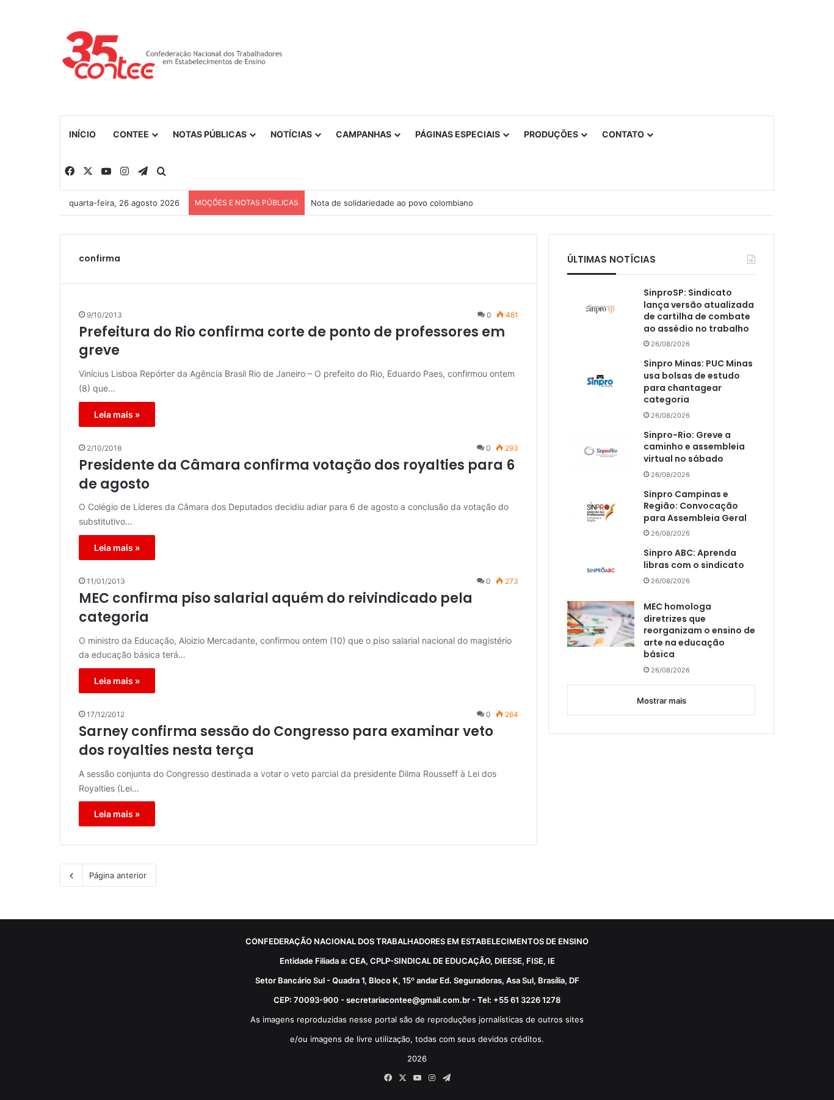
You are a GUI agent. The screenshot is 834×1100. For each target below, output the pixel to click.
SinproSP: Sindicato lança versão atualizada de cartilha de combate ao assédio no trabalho (699, 311)
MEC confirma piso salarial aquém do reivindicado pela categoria (276, 608)
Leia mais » (117, 414)
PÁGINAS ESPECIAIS (457, 134)
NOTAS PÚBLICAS (210, 134)
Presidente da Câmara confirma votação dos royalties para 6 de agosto (297, 475)
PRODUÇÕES (551, 134)
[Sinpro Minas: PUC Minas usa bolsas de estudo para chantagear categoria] (600, 380)
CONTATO (623, 134)
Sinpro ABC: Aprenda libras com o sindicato (694, 559)
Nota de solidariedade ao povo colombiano (392, 203)
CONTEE (131, 134)
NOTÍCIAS (291, 134)
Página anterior (118, 875)
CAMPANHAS (363, 134)
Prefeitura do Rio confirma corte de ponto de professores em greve (292, 341)
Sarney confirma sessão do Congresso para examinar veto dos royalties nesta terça (286, 741)
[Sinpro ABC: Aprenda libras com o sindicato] (600, 569)
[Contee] (173, 57)
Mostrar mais (661, 700)
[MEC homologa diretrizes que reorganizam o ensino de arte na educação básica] (600, 624)
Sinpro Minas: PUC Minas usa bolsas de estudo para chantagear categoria (698, 382)
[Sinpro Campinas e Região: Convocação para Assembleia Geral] (600, 511)
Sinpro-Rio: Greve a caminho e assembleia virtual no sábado (694, 447)
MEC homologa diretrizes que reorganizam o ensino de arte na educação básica (699, 630)
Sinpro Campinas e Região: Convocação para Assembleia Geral (695, 506)
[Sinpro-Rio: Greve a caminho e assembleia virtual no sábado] (600, 452)
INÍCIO (82, 134)
